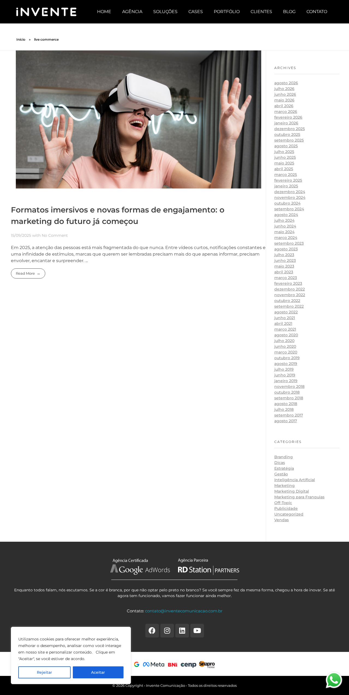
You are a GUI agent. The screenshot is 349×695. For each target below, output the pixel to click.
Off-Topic (283, 502)
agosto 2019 (285, 363)
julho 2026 (284, 88)
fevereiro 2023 (288, 283)
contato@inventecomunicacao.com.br (183, 610)
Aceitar (98, 672)
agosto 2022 (286, 312)
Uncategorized (288, 514)
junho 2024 (285, 226)
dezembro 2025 (289, 128)
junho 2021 (284, 317)
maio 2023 (284, 266)
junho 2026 (285, 94)
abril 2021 (283, 323)
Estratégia (284, 468)
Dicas (279, 462)
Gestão (281, 474)
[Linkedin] (182, 630)
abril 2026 (283, 105)
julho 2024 (284, 220)
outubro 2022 (287, 300)
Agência (132, 11)
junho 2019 (284, 375)
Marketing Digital (291, 491)
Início (20, 39)
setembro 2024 (289, 208)
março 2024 (285, 237)
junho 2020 (285, 346)
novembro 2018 (289, 386)
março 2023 (285, 277)
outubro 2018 (287, 392)
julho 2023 (284, 254)
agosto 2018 (285, 403)
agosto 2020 (286, 334)
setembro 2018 (288, 398)
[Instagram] (167, 630)
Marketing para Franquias (299, 497)
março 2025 (285, 174)
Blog (289, 11)
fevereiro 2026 (288, 117)
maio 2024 (284, 231)
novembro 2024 (289, 197)
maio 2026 (284, 100)
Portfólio (227, 11)
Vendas (281, 519)
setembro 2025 (289, 140)
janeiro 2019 (285, 380)
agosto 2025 (286, 145)
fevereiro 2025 (288, 180)
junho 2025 (285, 157)
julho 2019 (284, 369)
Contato (316, 11)
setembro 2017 (288, 415)
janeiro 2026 (286, 123)
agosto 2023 (286, 249)
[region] (71, 655)
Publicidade (286, 508)
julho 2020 (284, 340)
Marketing (284, 485)
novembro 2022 (289, 294)
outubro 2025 (287, 134)
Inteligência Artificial (294, 479)
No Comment (55, 235)
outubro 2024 (287, 203)
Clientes (261, 11)
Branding (283, 456)
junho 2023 (285, 260)
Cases (195, 11)
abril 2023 (283, 271)
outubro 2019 (287, 357)
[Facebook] (152, 630)
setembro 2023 (289, 243)
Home (104, 11)
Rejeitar (44, 672)
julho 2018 (284, 409)
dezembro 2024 (289, 191)
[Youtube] (197, 630)
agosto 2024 (286, 214)
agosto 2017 (285, 420)
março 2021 (285, 329)
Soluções (165, 11)
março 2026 (285, 111)
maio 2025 (284, 163)
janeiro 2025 (286, 186)
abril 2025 (283, 168)
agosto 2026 (286, 82)
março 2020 (285, 352)
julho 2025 (284, 151)
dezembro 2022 (289, 289)
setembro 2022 (289, 306)
